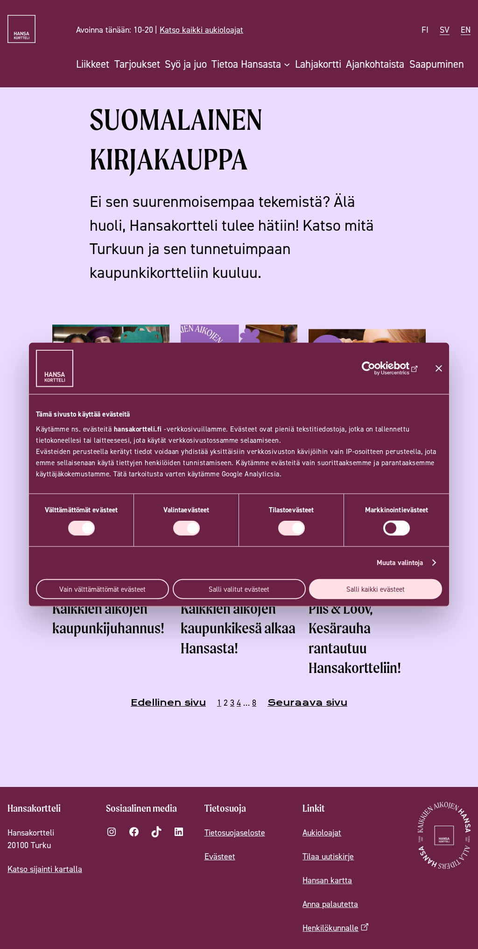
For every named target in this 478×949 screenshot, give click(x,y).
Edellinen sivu (168, 702)
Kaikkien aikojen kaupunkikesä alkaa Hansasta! (238, 628)
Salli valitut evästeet (239, 588)
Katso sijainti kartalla (44, 869)
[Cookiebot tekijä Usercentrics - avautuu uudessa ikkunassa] (377, 368)
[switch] (186, 528)
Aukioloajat (321, 832)
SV (445, 30)
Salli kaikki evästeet (375, 588)
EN (466, 30)
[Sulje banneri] (439, 368)
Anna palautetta (330, 904)
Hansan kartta (327, 880)
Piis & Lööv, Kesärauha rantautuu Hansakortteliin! (355, 638)
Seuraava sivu (307, 702)
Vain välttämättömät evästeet (102, 588)
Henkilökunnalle (330, 928)
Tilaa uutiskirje (328, 856)
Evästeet (219, 856)
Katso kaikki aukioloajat (201, 30)
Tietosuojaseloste (234, 832)
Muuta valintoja (400, 562)
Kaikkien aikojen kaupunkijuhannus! (108, 618)
